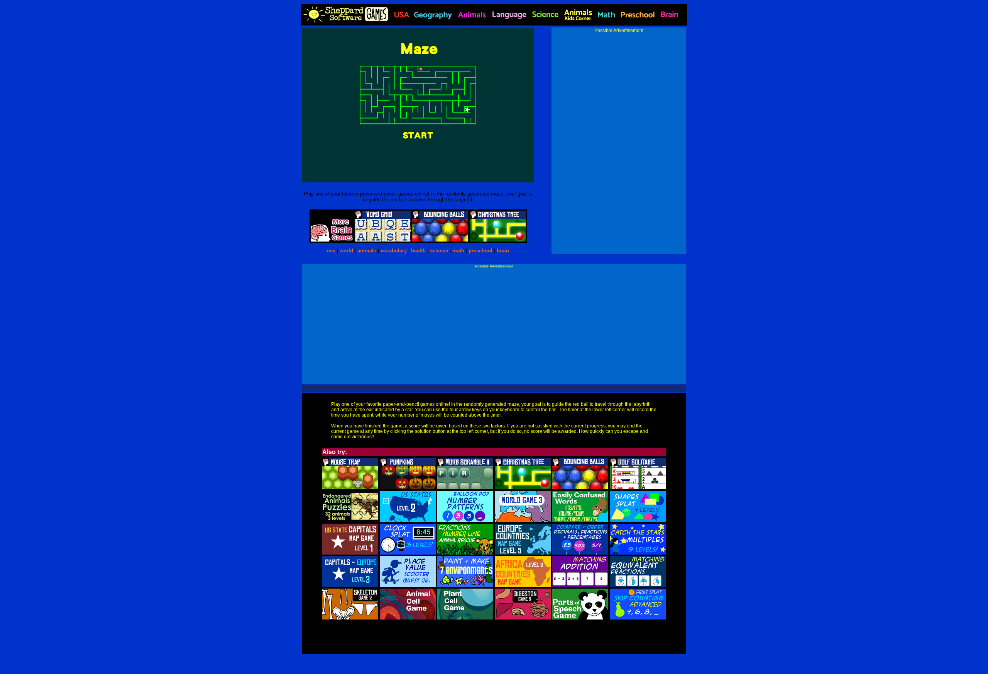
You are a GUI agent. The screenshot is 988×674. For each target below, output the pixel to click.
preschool (481, 251)
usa (331, 251)
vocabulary (394, 251)
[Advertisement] (619, 87)
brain (503, 251)
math (458, 251)
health (418, 251)
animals (366, 251)
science (439, 251)
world (346, 251)
